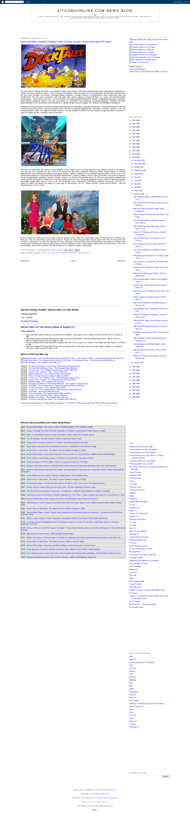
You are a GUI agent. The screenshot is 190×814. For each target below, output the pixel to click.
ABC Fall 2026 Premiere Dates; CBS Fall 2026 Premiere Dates (50, 534)
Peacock (132, 695)
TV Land (132, 715)
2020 (134, 140)
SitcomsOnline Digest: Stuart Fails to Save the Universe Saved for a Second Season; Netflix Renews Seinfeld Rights (71, 454)
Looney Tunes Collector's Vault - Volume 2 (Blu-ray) (48, 372)
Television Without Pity (137, 540)
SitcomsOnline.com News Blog (95, 11)
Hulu (131, 683)
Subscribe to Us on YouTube (149, 57)
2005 (134, 397)
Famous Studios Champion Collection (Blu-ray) (46, 376)
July (136, 177)
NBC (131, 686)
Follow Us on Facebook (148, 45)
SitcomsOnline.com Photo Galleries (142, 452)
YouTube (132, 724)
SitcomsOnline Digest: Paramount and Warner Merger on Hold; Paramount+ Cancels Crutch (61, 545)
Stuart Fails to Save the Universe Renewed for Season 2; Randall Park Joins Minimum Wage (61, 446)
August (137, 174)
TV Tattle (132, 525)
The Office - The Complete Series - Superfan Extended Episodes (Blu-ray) (56, 386)
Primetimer (133, 499)
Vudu (131, 718)
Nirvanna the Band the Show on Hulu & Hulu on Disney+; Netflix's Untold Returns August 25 (61, 557)
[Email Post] (65, 250)
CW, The (132, 668)
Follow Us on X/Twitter (146, 47)
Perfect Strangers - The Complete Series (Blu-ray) (47, 393)
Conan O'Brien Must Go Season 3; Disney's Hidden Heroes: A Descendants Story (57, 475)
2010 (134, 380)
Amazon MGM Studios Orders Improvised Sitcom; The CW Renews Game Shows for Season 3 (62, 499)
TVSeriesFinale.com (137, 490)
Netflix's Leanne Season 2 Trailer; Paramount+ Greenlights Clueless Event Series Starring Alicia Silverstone (67, 518)
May (136, 184)
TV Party (132, 543)
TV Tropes (133, 593)
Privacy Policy (88, 802)
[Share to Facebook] (76, 250)
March (136, 191)
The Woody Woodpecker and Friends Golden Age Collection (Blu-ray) (54, 366)
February (137, 194)
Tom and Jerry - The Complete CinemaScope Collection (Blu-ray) (53, 370)
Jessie (80, 253)
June (136, 180)
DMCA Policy (102, 802)
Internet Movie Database (138, 502)
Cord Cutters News (136, 607)
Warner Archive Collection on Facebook (144, 561)
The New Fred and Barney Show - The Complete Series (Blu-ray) (53, 368)
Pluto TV (132, 698)
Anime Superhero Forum (138, 546)
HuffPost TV (134, 516)
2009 (134, 383)
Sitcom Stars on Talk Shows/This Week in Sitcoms (148, 71)
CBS (131, 665)
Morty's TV (133, 511)
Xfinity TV (133, 721)
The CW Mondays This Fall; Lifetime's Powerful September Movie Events (54, 439)
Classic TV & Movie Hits (138, 513)
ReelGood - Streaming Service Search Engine (146, 704)
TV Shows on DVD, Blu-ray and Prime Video (83, 403)
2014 (134, 367)
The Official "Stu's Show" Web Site (142, 555)
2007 (134, 390)
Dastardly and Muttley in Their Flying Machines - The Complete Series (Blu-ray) (58, 384)
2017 (134, 151)
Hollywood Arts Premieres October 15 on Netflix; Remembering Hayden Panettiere (57, 442)
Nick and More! (135, 552)
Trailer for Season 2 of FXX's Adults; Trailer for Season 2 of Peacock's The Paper (57, 462)
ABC (131, 656)
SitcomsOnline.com (99, 794)
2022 (134, 134)
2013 (134, 370)
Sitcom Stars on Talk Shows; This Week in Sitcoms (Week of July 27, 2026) (55, 541)
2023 (134, 130)
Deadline (132, 493)
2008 (134, 387)
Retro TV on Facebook (137, 531)
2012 (134, 373)
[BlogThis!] (71, 250)
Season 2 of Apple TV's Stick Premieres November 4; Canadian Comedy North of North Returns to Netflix (66, 431)
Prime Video (133, 701)
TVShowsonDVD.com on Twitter (141, 464)
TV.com (132, 505)
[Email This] (69, 250)
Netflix (87, 253)
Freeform (132, 677)
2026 (134, 120)
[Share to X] (74, 250)
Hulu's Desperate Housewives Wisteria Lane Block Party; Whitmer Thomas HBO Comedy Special (63, 549)
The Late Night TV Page (138, 563)
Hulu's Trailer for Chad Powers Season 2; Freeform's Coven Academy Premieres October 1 (61, 458)
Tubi (130, 712)
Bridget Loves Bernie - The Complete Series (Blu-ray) (49, 397)
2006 (134, 394)
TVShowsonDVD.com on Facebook (142, 461)
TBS (131, 709)
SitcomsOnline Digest (137, 69)
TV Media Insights (136, 558)
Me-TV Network (135, 566)
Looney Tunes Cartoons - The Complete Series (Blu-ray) (50, 380)
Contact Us (144, 62)
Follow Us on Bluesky (146, 50)
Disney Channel (34, 253)
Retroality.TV (134, 534)
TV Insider (133, 484)
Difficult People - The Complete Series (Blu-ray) (46, 382)
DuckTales (55, 253)
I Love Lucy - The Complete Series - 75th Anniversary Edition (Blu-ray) (55, 389)
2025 (134, 124)
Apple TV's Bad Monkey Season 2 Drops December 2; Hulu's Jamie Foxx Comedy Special (60, 435)
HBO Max (133, 680)
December (138, 160)
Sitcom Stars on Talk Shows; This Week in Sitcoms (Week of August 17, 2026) (56, 450)
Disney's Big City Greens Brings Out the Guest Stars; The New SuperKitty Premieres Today (61, 487)
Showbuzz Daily (135, 475)
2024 (134, 127)
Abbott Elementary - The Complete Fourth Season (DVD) (49, 374)
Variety (131, 496)
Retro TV (132, 528)
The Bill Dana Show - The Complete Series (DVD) (47, 387)
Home (73, 261)
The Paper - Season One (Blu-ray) (41, 391)
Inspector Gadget (69, 253)
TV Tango (132, 522)
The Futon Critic (135, 487)
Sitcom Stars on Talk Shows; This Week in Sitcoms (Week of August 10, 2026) (56, 479)
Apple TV (132, 659)
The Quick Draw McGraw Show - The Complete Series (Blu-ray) (52, 399)
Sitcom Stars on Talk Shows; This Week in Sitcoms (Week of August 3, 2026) (56, 508)
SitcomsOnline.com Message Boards (143, 449)
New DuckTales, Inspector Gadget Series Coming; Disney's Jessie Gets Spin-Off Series (66, 41)
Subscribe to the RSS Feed (145, 60)
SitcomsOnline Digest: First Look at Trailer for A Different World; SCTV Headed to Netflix (60, 427)
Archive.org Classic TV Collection (141, 662)
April (136, 187)
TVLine (132, 481)
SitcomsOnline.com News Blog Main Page (99, 798)
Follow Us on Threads (146, 52)
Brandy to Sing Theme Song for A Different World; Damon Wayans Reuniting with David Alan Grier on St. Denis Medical (71, 466)
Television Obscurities (137, 519)
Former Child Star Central (138, 537)
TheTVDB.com (134, 587)
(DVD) (66, 376)
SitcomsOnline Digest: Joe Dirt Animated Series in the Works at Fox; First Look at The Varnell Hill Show (66, 483)
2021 (134, 137)
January (137, 363)
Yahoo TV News (135, 472)
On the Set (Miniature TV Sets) (141, 549)
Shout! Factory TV (136, 706)
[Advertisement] (95, 29)
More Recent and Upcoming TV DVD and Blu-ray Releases (43, 403)
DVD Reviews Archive (109, 403)
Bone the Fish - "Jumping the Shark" (143, 604)
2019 (134, 144)
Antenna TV (133, 569)
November (138, 164)
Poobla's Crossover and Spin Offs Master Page (147, 590)
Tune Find (133, 572)
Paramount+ (133, 692)
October (137, 167)
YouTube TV (134, 727)
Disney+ (132, 671)
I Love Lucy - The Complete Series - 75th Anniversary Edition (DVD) (54, 378)
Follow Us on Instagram (148, 55)
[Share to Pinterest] (79, 250)
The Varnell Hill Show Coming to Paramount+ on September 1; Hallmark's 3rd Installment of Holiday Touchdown (68, 491)
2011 (134, 377)
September (138, 170)
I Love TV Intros (135, 584)
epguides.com (134, 508)
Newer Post (25, 261)
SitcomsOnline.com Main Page (141, 447)
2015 (134, 157)
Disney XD (46, 253)
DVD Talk (132, 575)
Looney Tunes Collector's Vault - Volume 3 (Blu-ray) (48, 395)
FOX (131, 674)
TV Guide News (135, 478)
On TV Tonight (134, 601)
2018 (134, 147)
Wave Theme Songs (137, 581)
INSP (131, 578)
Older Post (121, 261)
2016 (134, 154)
